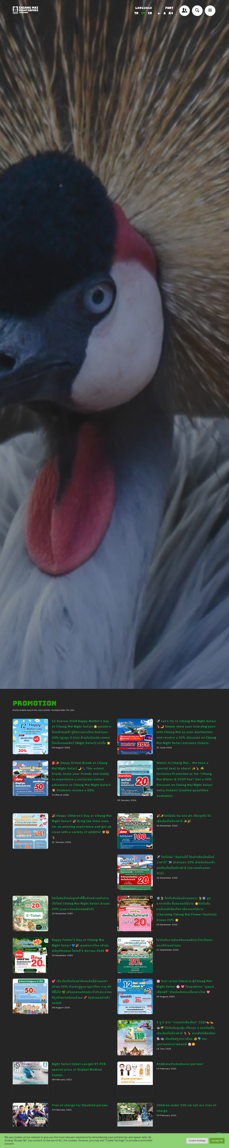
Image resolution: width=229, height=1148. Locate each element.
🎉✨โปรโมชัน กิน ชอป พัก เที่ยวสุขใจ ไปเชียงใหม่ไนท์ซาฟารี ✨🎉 (134, 857)
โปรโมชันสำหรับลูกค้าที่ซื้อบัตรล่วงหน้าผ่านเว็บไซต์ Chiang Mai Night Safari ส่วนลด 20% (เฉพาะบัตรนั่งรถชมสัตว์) (30, 948)
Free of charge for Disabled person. (80, 1105)
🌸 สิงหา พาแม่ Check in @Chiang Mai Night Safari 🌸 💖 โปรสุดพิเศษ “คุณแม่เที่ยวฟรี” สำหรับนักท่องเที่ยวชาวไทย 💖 (134, 1031)
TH (136, 13)
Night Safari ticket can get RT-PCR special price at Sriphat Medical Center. (29, 1111)
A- (159, 13)
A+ (171, 13)
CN (150, 13)
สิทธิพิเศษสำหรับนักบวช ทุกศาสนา (130, 1102)
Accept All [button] (217, 1141)
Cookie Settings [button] (197, 1141)
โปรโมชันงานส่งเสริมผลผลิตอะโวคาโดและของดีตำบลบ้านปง (135, 981)
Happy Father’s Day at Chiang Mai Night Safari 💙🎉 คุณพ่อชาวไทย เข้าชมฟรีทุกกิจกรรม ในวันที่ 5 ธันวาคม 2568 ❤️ (29, 989)
